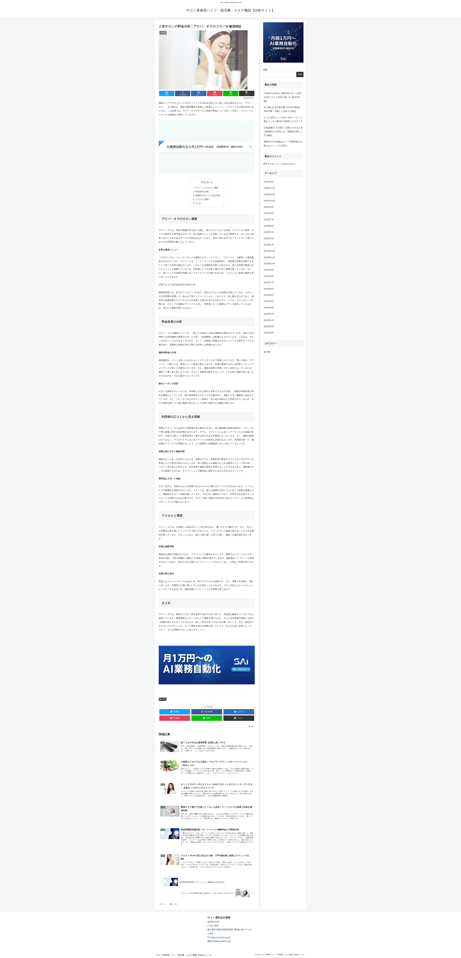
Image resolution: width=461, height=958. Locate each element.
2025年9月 (269, 207)
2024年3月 (269, 307)
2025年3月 (269, 232)
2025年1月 (269, 245)
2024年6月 (269, 288)
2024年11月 (269, 257)
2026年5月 (269, 182)
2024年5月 (269, 295)
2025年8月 (269, 213)
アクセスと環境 (202, 199)
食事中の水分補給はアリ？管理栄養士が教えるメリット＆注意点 (283, 144)
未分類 (163, 699)
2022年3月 (269, 332)
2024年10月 (269, 263)
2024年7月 (269, 282)
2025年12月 (269, 188)
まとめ (198, 203)
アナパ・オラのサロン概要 (206, 188)
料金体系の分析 (202, 191)
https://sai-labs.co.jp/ (221, 937)
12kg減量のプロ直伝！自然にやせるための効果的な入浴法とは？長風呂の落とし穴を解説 (283, 132)
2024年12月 (269, 251)
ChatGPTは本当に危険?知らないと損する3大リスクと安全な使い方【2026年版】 (283, 97)
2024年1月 (269, 320)
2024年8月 (269, 276)
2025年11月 (269, 194)
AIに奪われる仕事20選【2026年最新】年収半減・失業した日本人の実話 (282, 109)
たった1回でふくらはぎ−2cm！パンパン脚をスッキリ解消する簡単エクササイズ (283, 119)
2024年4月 (269, 301)
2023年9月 (269, 326)
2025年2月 (269, 238)
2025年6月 (269, 226)
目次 (203, 182)
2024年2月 (269, 314)
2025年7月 (269, 219)
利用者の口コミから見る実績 (207, 195)
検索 (265, 70)
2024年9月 (269, 270)
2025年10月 (269, 200)
